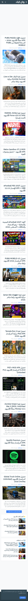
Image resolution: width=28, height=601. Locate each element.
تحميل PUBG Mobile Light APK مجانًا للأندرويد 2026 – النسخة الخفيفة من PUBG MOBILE (15, 41)
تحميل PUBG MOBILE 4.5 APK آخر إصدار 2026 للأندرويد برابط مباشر (14, 261)
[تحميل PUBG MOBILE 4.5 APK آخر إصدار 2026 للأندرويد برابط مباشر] (14, 274)
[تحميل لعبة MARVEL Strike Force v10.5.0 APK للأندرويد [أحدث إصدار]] (14, 129)
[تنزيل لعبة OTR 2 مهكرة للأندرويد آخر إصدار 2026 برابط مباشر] (22, 520)
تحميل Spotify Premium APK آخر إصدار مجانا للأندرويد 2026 (14, 442)
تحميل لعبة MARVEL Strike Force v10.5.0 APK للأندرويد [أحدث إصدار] (14, 115)
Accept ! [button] (23, 597)
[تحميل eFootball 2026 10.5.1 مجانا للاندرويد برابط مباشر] (22, 533)
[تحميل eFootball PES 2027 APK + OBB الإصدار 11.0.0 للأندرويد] (14, 202)
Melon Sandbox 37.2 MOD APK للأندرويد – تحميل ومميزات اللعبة (14, 152)
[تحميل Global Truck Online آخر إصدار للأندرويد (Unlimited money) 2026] (14, 493)
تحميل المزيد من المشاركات (13, 511)
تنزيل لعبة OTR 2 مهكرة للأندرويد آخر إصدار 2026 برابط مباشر (10, 519)
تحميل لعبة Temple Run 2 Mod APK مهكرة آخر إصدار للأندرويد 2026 (15, 333)
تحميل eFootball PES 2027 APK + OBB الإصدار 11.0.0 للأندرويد (14, 188)
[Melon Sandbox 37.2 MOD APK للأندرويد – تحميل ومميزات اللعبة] (14, 165)
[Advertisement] (14, 20)
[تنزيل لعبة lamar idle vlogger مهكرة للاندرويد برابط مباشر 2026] (14, 311)
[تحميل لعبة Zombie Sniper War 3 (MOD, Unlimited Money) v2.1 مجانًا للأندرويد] (14, 420)
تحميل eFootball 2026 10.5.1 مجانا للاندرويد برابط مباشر (11, 532)
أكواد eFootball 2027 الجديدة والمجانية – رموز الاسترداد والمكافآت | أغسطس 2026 (14, 224)
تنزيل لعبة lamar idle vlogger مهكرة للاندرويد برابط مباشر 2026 (14, 297)
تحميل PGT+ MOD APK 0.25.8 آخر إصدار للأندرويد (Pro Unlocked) (14, 370)
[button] (26, 2)
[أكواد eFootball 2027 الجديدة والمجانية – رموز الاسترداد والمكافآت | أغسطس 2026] (14, 238)
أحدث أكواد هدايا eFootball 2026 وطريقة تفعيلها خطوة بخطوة (11, 526)
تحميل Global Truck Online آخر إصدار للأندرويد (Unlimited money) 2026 (14, 479)
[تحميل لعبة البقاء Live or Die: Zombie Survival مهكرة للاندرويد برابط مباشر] (14, 93)
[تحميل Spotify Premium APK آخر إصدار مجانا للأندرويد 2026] (14, 456)
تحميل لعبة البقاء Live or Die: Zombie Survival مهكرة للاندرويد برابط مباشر (14, 79)
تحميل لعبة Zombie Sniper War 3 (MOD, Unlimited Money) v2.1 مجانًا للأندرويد (15, 406)
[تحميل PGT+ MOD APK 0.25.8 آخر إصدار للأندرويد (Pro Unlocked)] (14, 383)
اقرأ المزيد (20, 593)
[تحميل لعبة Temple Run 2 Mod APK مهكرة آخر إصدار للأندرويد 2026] (14, 347)
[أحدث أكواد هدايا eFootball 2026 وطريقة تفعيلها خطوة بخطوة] (22, 527)
